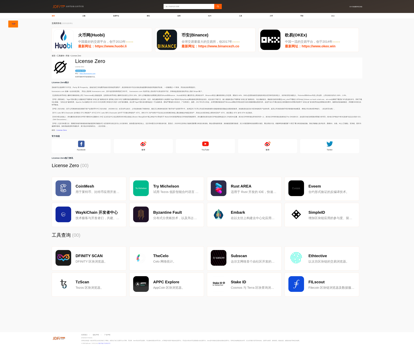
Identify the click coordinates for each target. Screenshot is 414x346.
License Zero (62, 130)
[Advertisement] (116, 315)
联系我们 (84, 335)
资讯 (148, 16)
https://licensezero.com (87, 73)
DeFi (209, 16)
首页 (53, 16)
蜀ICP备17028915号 (104, 343)
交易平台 (116, 16)
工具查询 (60, 56)
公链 (83, 16)
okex (333, 16)
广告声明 (107, 335)
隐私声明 (96, 335)
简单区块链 (95, 343)
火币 (271, 16)
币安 (301, 16)
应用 (178, 16)
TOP (13, 24)
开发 (67, 56)
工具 (240, 16)
